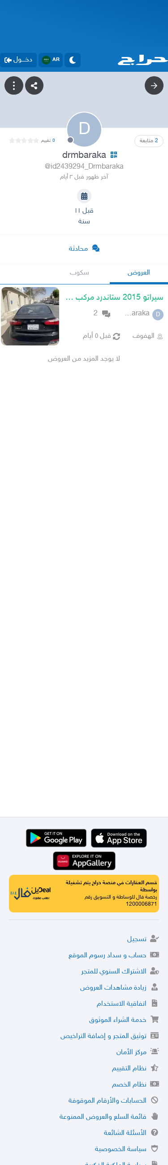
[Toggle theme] (73, 60)
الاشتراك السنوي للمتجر (113, 972)
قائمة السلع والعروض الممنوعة (103, 1117)
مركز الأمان (131, 1052)
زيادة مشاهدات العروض (113, 988)
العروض (139, 273)
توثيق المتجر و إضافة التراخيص (103, 1036)
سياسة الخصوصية (120, 1149)
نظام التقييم (129, 1069)
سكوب (79, 273)
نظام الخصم (129, 1085)
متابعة (149, 141)
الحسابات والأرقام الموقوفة (107, 1101)
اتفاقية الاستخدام (121, 1004)
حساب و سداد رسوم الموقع (107, 955)
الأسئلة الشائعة (125, 1133)
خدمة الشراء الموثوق (117, 1020)
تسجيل (136, 939)
